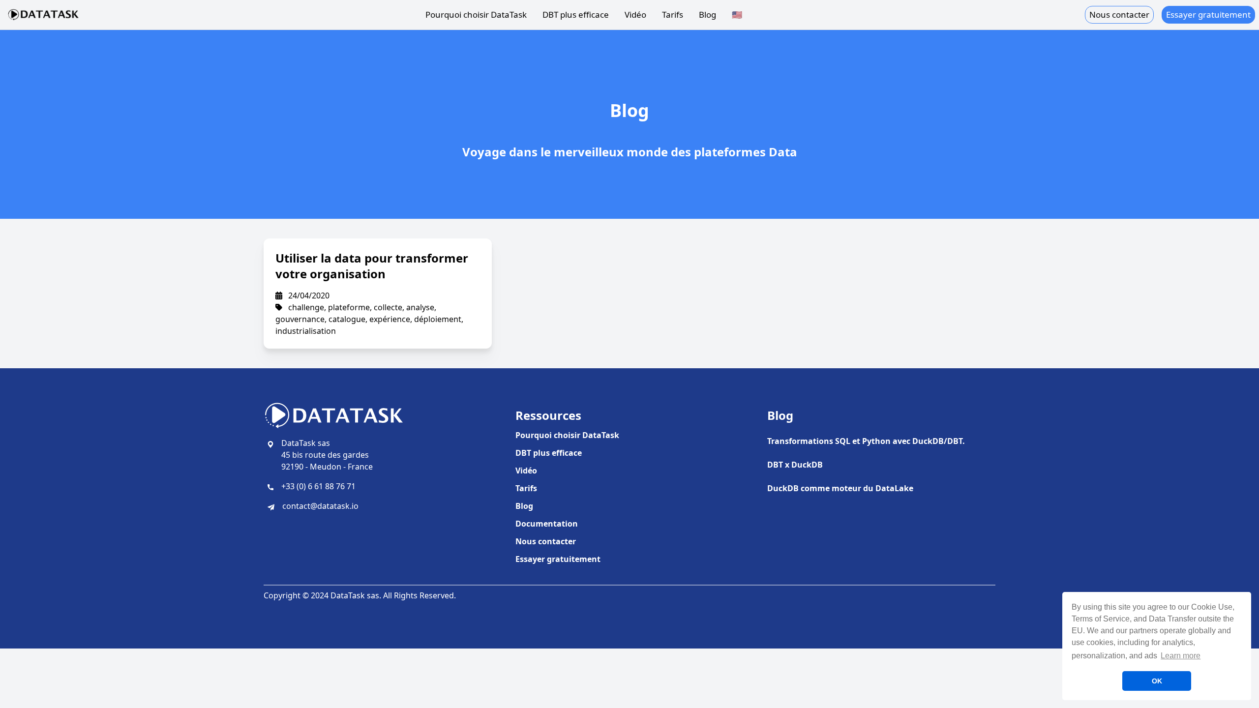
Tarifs (672, 14)
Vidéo (635, 14)
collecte (388, 307)
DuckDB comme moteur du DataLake (840, 488)
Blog (707, 14)
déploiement (437, 319)
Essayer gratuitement (1208, 14)
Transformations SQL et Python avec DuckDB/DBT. (866, 441)
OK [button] (1157, 681)
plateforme (349, 307)
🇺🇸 (737, 14)
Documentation (546, 523)
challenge (306, 307)
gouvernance (300, 319)
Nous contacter (1119, 14)
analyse (420, 307)
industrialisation (305, 330)
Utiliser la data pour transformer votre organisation (371, 266)
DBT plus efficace (575, 14)
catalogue (347, 319)
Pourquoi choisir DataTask (476, 14)
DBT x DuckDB (795, 464)
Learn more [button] (1180, 655)
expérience (389, 319)
